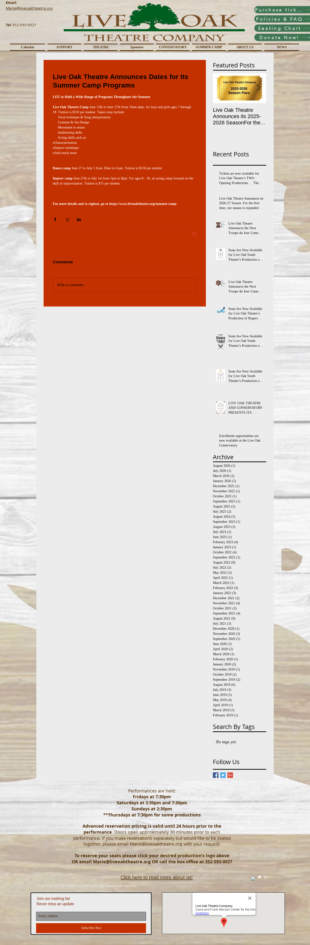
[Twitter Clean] (259, 877)
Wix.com (130, 886)
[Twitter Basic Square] (223, 775)
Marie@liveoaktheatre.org (156, 844)
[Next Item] (258, 88)
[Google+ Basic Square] (230, 775)
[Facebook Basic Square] (215, 775)
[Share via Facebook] (55, 219)
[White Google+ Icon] (266, 877)
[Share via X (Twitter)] (67, 219)
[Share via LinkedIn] (79, 219)
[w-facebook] (253, 879)
